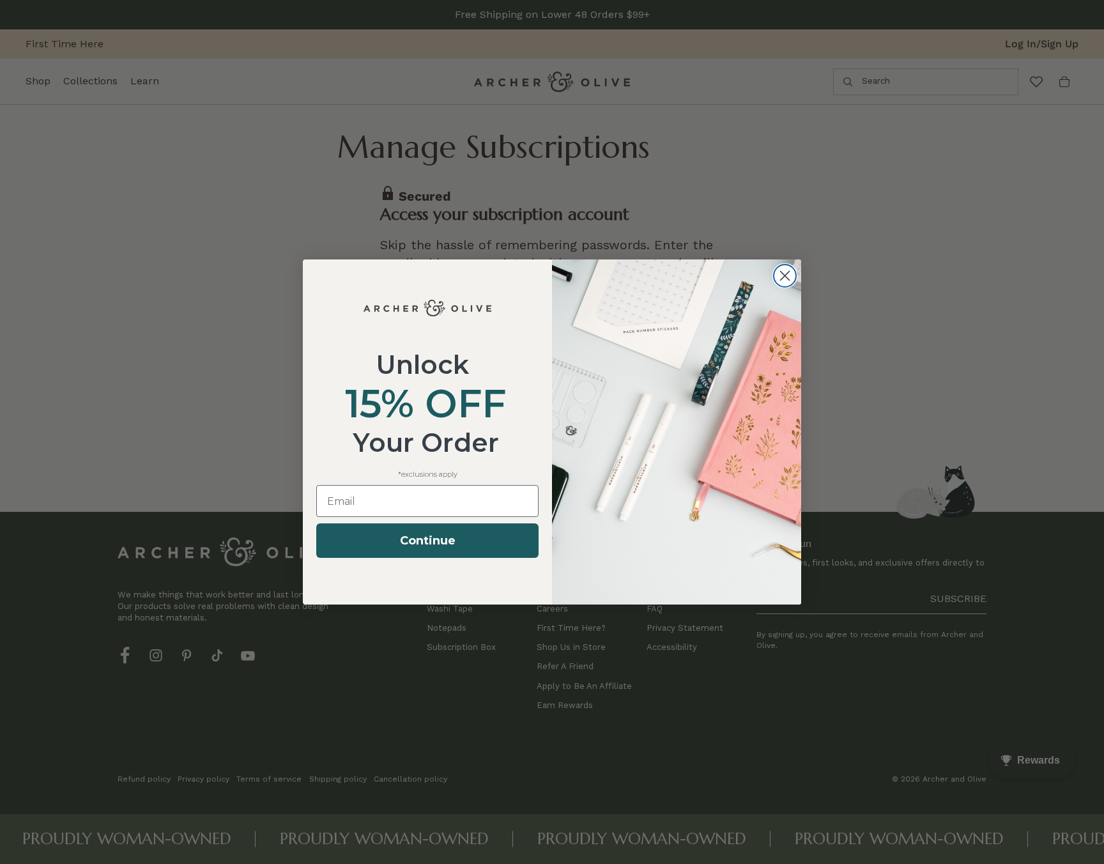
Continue (428, 541)
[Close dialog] (785, 276)
